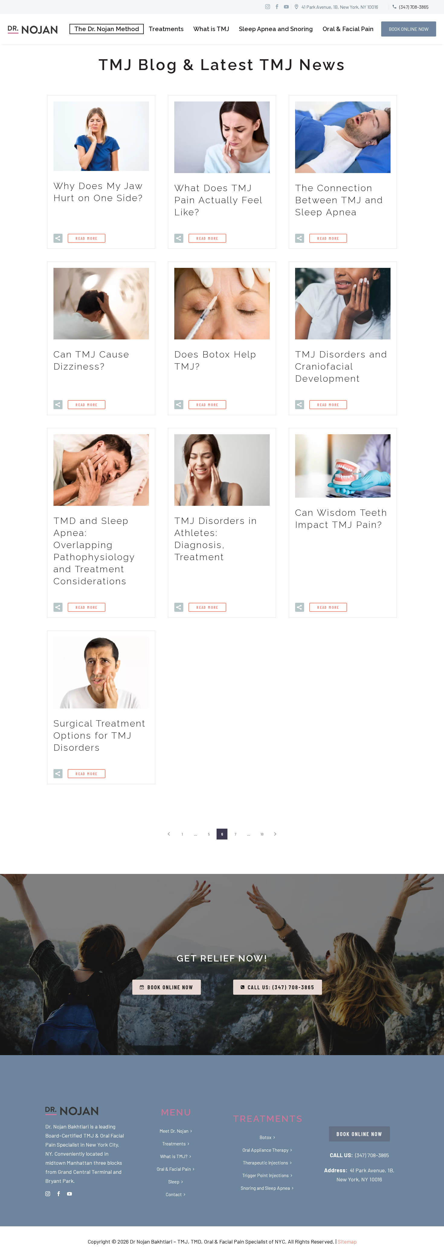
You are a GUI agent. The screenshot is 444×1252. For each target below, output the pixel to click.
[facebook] (58, 1193)
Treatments (166, 29)
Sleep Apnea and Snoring (276, 29)
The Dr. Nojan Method (106, 29)
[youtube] (69, 1193)
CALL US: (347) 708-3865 (277, 987)
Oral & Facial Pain (348, 29)
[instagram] (47, 1193)
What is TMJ (211, 29)
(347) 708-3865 (372, 1155)
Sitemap (347, 1241)
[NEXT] (275, 834)
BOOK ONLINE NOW (409, 29)
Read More (87, 238)
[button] (58, 238)
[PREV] (168, 834)
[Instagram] (267, 6)
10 (262, 833)
